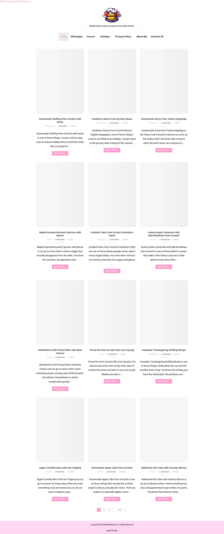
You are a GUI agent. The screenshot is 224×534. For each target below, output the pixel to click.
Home (63, 36)
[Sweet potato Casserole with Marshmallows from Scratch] (164, 194)
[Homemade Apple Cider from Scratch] (112, 430)
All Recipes (77, 36)
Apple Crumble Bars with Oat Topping (60, 467)
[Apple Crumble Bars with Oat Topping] (60, 430)
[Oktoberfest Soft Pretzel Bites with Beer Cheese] (60, 312)
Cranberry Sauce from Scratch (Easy (112, 119)
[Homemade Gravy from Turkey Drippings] (164, 81)
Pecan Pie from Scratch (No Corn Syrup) (112, 350)
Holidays (105, 36)
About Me (141, 36)
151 (119, 510)
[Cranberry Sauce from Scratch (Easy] (112, 81)
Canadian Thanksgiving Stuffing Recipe (164, 350)
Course (91, 36)
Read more (59, 153)
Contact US (157, 36)
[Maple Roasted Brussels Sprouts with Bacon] (60, 194)
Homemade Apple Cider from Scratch (112, 467)
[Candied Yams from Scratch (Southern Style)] (112, 194)
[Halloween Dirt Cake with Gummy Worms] (164, 430)
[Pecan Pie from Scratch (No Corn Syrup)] (112, 312)
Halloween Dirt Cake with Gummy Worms (164, 467)
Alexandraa (63, 126)
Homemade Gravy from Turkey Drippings (164, 119)
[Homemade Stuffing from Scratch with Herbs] (60, 81)
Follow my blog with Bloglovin (15, 1)
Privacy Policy (123, 36)
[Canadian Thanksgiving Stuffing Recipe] (164, 312)
